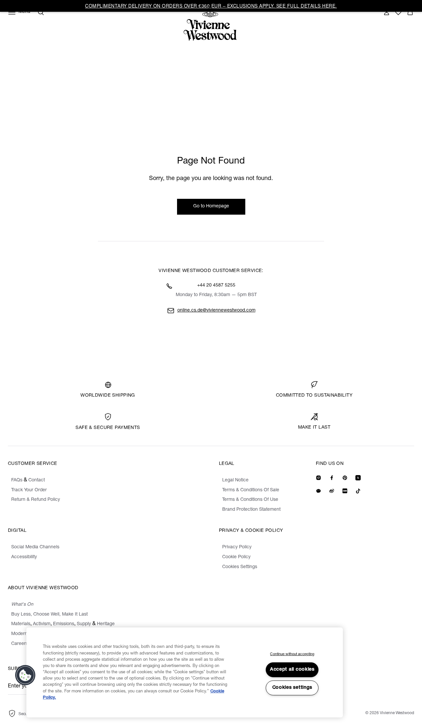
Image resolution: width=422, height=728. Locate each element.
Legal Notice (235, 480)
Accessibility (24, 557)
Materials (20, 624)
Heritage (106, 624)
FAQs (16, 480)
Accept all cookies (292, 669)
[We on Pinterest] (344, 477)
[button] (410, 12)
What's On (22, 604)
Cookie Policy (236, 557)
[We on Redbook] (344, 491)
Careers (19, 644)
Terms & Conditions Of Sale (250, 490)
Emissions (63, 624)
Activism (41, 624)
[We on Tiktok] (358, 491)
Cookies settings (292, 687)
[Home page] (212, 23)
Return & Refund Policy (35, 500)
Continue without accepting (292, 654)
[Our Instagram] (318, 477)
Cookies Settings (239, 567)
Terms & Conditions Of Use (250, 500)
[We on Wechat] (318, 491)
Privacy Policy (237, 547)
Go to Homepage (211, 206)
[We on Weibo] (331, 491)
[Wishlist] (398, 12)
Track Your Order (29, 490)
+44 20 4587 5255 (216, 285)
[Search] (41, 12)
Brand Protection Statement (251, 509)
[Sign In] (386, 12)
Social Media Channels (35, 547)
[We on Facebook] (331, 477)
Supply (84, 624)
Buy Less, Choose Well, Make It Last (49, 614)
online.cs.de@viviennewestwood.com (216, 310)
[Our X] (358, 477)
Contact (36, 480)
